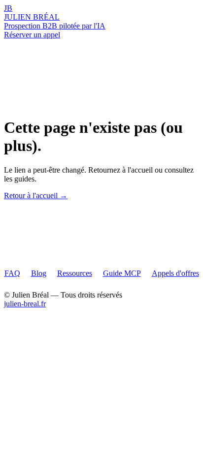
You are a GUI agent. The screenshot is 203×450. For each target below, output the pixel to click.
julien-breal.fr (25, 304)
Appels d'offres (175, 273)
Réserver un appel (32, 34)
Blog (38, 273)
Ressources (74, 273)
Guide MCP (122, 273)
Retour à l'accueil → (36, 195)
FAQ (12, 273)
